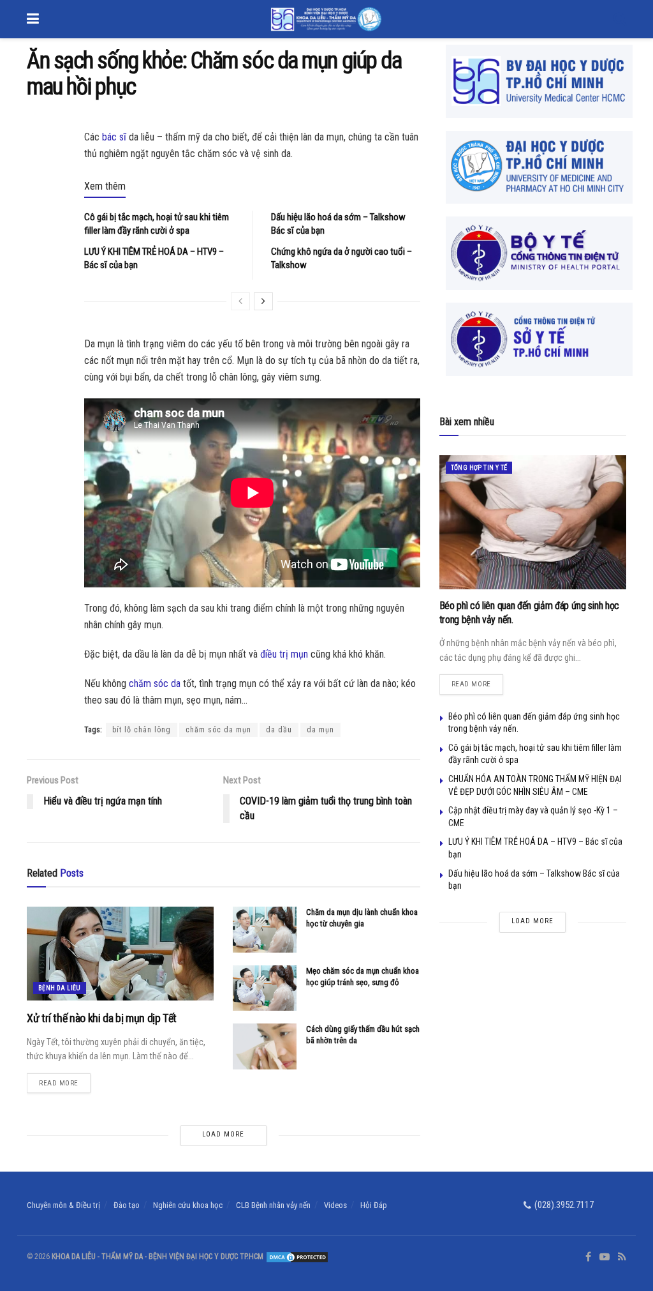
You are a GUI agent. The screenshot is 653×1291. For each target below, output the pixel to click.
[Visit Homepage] (326, 19)
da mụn (320, 729)
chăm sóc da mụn (218, 729)
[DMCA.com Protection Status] (296, 1256)
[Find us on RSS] (622, 1257)
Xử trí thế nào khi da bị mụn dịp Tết (102, 1018)
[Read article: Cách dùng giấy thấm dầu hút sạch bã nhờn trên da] (265, 1046)
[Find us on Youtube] (604, 1257)
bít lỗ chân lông (141, 729)
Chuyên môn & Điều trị (63, 1205)
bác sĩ (114, 137)
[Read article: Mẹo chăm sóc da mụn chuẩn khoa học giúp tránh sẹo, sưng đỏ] (265, 988)
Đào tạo (127, 1205)
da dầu (279, 729)
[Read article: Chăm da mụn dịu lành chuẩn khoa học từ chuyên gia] (265, 930)
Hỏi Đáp (373, 1205)
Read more (65, 1080)
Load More (223, 1134)
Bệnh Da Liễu (59, 988)
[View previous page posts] (240, 301)
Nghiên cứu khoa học (188, 1205)
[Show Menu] (33, 19)
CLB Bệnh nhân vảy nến (273, 1205)
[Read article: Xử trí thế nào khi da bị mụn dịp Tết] (120, 953)
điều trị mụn (284, 654)
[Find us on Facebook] (588, 1257)
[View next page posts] (263, 301)
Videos (335, 1205)
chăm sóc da (154, 683)
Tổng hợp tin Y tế (479, 467)
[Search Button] (619, 19)
